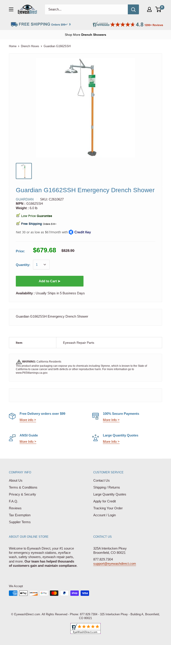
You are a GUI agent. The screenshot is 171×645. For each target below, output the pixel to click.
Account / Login (104, 515)
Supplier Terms (20, 522)
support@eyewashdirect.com (114, 563)
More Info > (111, 420)
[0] (158, 9)
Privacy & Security (22, 494)
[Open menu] (11, 9)
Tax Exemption (20, 515)
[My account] (149, 9)
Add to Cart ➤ (50, 281)
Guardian (25, 199)
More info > (28, 420)
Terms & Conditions (23, 487)
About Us (15, 480)
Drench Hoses (30, 46)
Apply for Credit (104, 501)
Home (12, 46)
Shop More (85, 34)
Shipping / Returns (106, 487)
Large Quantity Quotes (109, 494)
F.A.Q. (13, 501)
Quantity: (23, 265)
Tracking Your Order (108, 508)
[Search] (133, 9)
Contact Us (101, 480)
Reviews (15, 508)
